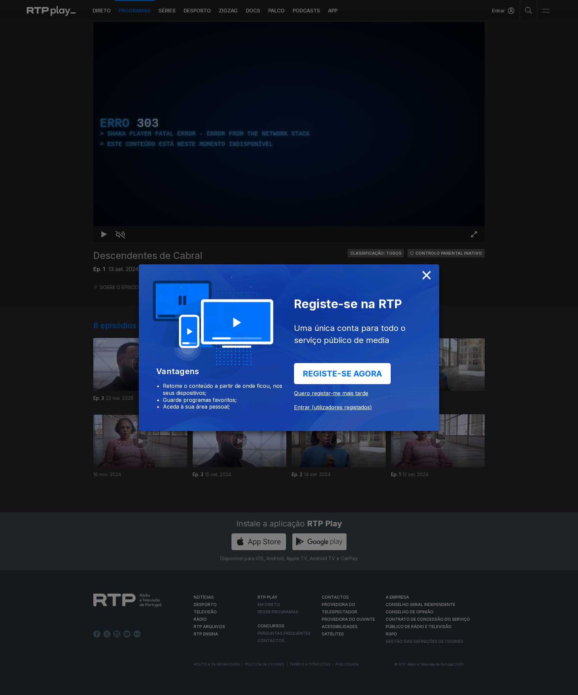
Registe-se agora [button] (342, 373)
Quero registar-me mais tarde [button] (331, 393)
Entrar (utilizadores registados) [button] (333, 407)
